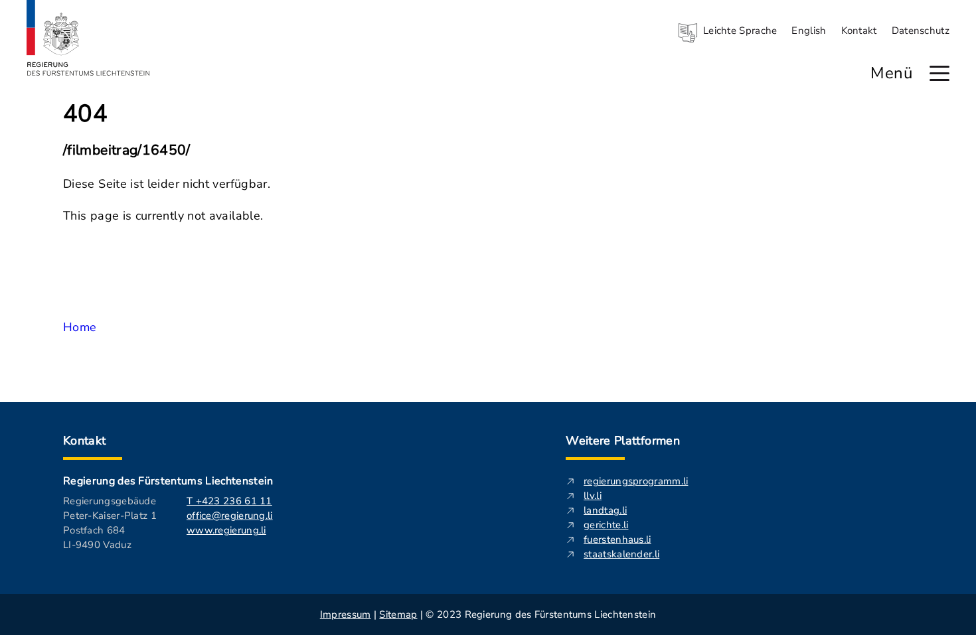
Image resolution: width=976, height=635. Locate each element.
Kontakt (859, 30)
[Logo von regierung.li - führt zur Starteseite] (88, 38)
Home (79, 327)
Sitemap (398, 614)
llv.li (593, 495)
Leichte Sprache (740, 30)
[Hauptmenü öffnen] (939, 73)
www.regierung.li (226, 530)
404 (85, 114)
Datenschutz (920, 30)
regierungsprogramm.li (636, 481)
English (808, 30)
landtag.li (605, 510)
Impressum (345, 614)
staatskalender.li (621, 554)
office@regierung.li (230, 515)
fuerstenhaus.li (617, 539)
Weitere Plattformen (623, 441)
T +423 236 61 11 (229, 501)
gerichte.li (606, 524)
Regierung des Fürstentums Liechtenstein (168, 481)
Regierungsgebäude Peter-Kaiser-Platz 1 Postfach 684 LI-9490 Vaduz (110, 522)
